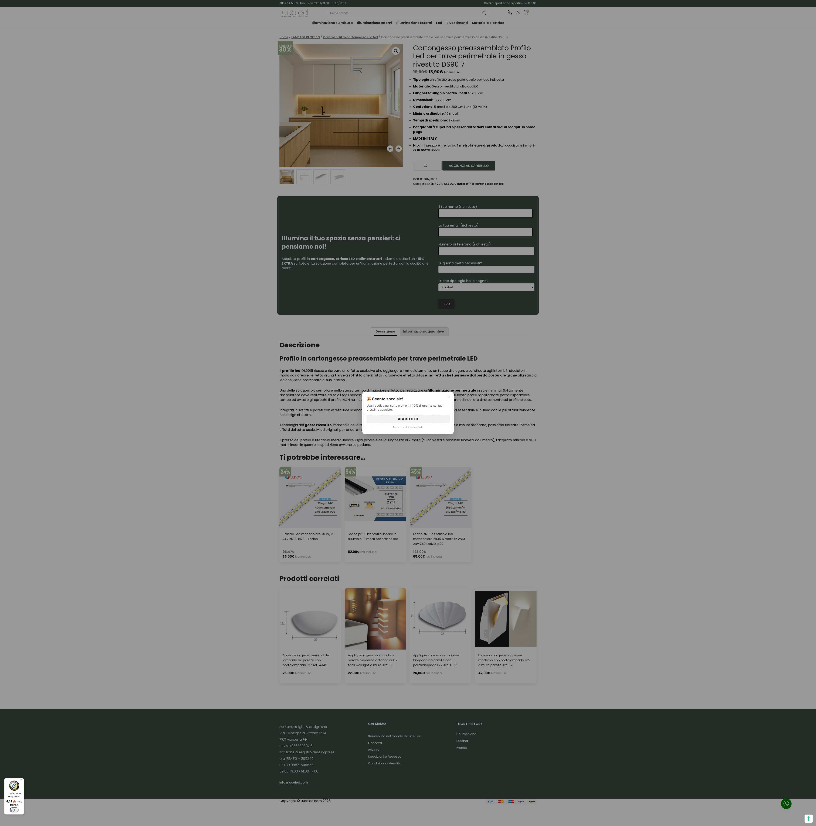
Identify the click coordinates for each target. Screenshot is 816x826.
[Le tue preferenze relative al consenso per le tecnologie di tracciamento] (809, 819)
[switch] (14, 809)
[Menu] (21, 780)
